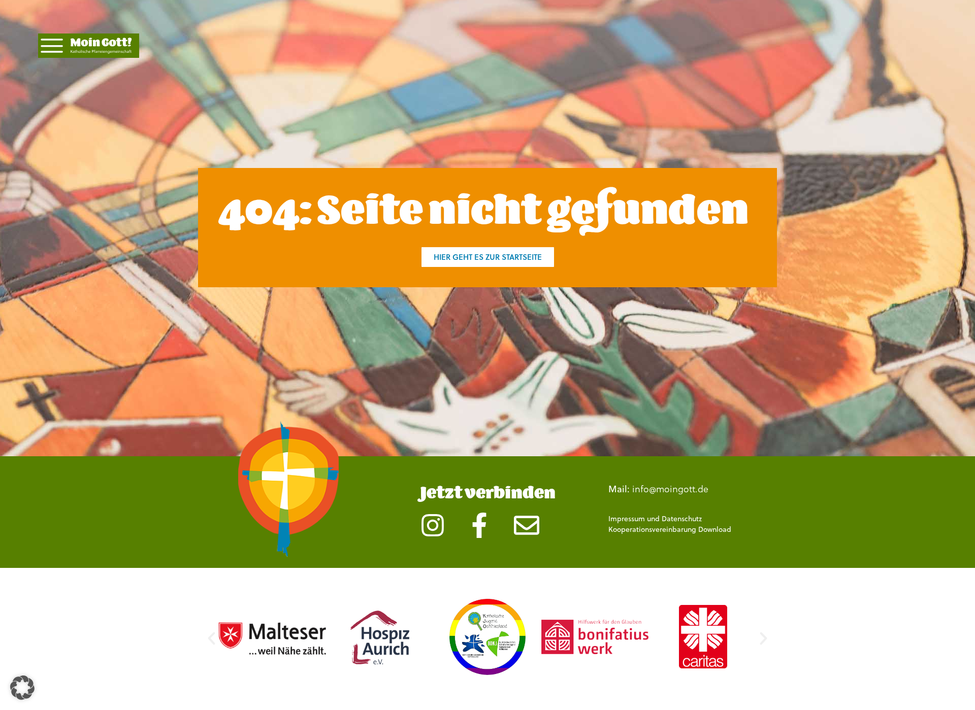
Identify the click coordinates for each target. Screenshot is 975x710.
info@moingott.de (670, 488)
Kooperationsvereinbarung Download (669, 529)
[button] (211, 638)
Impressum (626, 519)
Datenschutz (682, 519)
